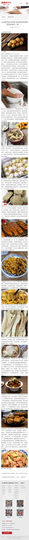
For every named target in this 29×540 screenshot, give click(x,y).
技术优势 (9, 487)
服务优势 (9, 491)
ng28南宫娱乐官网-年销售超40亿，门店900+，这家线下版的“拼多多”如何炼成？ (13, 477)
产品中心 (16, 483)
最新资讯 (4, 16)
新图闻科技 (19, 538)
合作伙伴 (3, 493)
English (21, 3)
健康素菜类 (17, 491)
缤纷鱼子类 (17, 493)
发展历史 (3, 489)
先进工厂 (9, 485)
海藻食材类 (17, 495)
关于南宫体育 (5, 483)
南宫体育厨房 (11, 16)
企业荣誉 (3, 491)
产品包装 (16, 497)
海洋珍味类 (17, 489)
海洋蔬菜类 (17, 485)
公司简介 (3, 485)
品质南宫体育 (11, 483)
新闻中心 (23, 483)
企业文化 (3, 487)
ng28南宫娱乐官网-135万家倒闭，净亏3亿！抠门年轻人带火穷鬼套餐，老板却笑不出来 (14, 473)
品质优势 (9, 489)
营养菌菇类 (17, 487)
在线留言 (8, 532)
